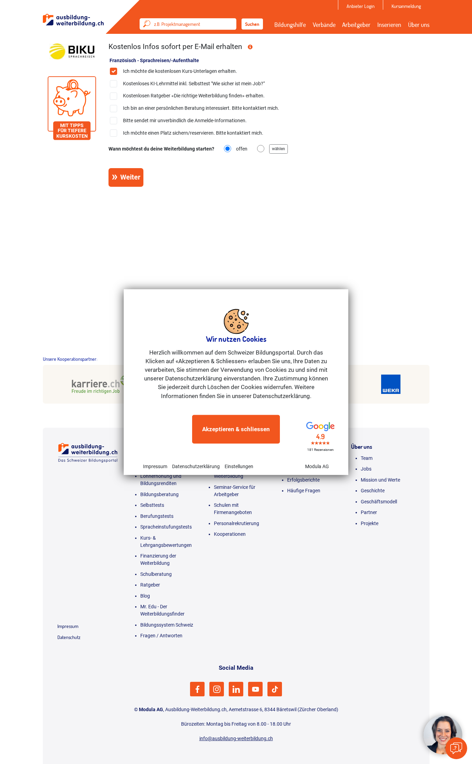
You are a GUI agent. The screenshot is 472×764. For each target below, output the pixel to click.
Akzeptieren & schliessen (236, 429)
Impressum (155, 466)
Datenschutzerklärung (196, 466)
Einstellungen (239, 466)
